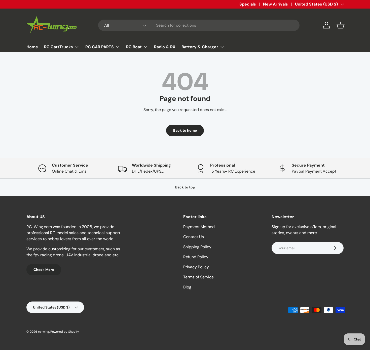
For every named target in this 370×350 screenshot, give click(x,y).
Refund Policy (195, 257)
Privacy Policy (196, 267)
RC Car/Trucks (58, 46)
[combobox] (199, 25)
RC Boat (134, 46)
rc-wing (43, 332)
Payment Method (199, 226)
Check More (43, 269)
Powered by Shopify (64, 332)
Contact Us (193, 236)
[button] (340, 25)
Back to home (185, 130)
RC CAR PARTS (99, 46)
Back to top (185, 187)
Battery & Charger (199, 46)
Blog (187, 287)
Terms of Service (198, 277)
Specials (247, 4)
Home (32, 46)
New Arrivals (275, 4)
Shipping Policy (197, 246)
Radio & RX (164, 46)
